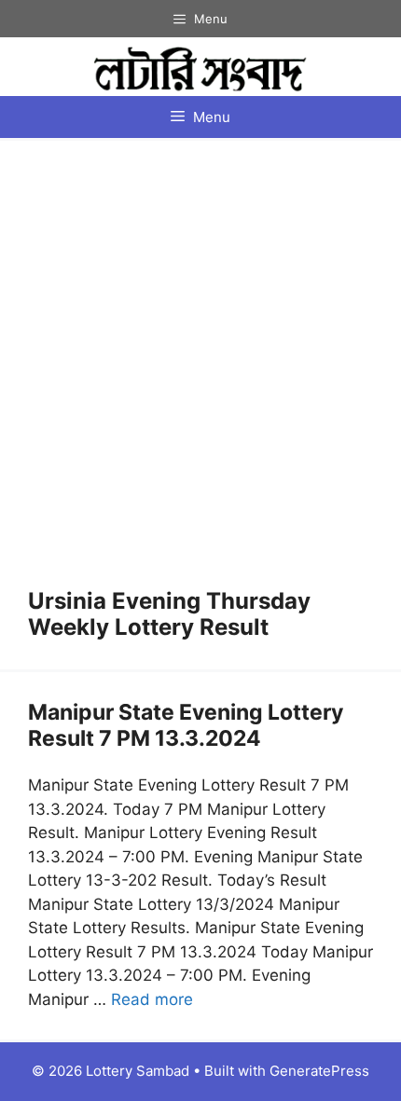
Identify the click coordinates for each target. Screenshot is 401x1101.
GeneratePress (319, 1071)
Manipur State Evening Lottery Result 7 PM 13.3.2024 (185, 725)
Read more (152, 999)
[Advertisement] (200, 378)
